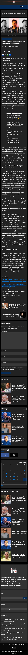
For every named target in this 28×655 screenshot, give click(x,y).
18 (6, 477)
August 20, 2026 (16, 426)
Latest (6, 39)
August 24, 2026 (16, 415)
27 (14, 480)
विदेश (10, 644)
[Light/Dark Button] (21, 6)
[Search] (25, 6)
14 (17, 473)
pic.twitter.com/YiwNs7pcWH (15, 135)
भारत (6, 644)
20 (14, 477)
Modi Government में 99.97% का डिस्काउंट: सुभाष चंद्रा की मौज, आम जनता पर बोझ (19, 386)
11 (6, 473)
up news (4, 297)
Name (3, 351)
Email (3, 356)
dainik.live (14, 653)
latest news (13, 293)
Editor (4, 46)
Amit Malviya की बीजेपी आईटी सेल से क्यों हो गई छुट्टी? (18, 555)
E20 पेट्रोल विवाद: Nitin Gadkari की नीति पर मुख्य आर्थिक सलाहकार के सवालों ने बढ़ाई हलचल (18, 435)
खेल (19, 644)
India (3, 39)
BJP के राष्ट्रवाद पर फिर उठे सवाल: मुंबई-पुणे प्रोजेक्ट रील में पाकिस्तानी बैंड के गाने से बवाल (18, 398)
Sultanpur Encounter (18, 295)
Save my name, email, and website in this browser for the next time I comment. (14, 368)
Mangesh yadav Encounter (7, 295)
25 (6, 480)
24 (3, 480)
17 (3, 477)
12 (10, 473)
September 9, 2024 (10, 46)
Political (10, 39)
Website (3, 362)
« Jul (2, 485)
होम (3, 644)
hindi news (22, 291)
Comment (4, 331)
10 (3, 473)
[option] (14, 413)
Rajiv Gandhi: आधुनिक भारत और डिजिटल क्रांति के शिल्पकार (18, 423)
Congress (7, 289)
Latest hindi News (5, 293)
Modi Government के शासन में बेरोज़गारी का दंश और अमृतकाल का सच (18, 412)
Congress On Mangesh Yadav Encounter (10, 291)
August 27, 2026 (16, 390)
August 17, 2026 (16, 557)
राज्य (13, 644)
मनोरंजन (22, 644)
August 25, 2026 (16, 401)
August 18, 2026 (16, 547)
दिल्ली (16, 644)
